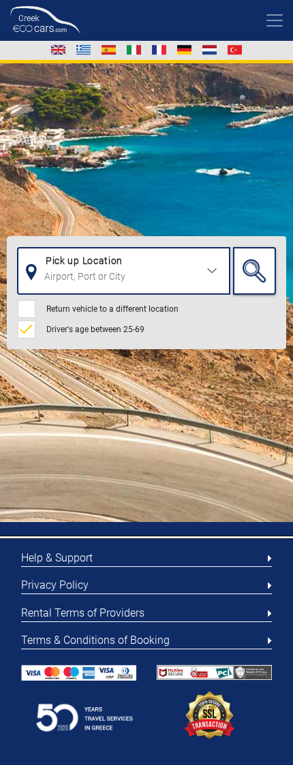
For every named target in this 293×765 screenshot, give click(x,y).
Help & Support (57, 557)
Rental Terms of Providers (82, 612)
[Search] (254, 271)
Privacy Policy (55, 585)
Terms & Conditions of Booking (95, 640)
